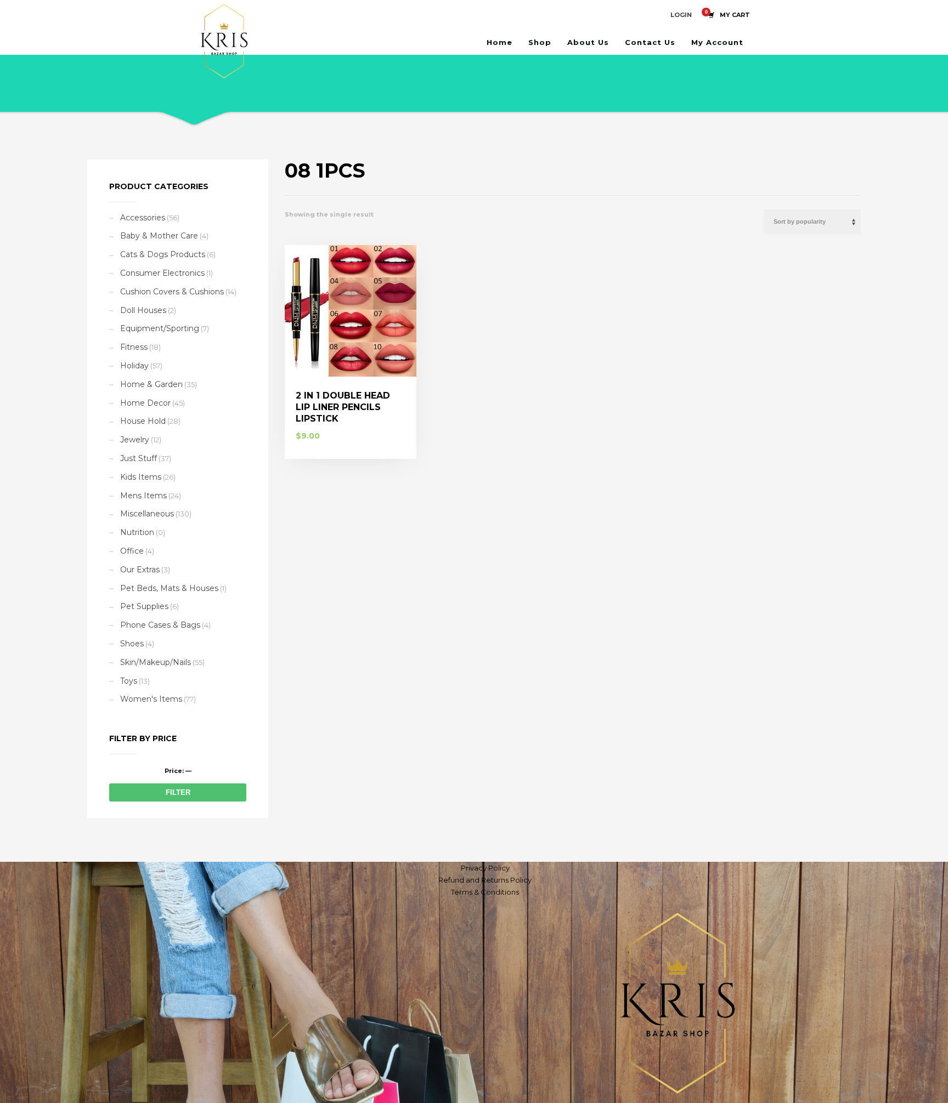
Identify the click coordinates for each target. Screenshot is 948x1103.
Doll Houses (143, 310)
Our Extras (140, 570)
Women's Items (151, 699)
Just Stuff (138, 458)
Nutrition (137, 532)
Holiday (134, 366)
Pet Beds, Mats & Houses (169, 588)
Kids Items (140, 477)
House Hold (143, 421)
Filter (178, 792)
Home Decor (145, 403)
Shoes (132, 644)
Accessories (142, 218)
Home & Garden (151, 384)
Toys (128, 681)
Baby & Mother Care (159, 236)
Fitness (134, 347)
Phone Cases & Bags (160, 625)
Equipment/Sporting (159, 328)
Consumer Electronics (162, 273)
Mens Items (143, 496)
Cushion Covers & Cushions (172, 292)
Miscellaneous (147, 514)
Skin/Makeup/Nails (155, 662)
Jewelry (134, 440)
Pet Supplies (144, 606)
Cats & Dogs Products (162, 254)
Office (132, 551)
